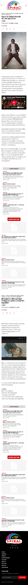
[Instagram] (13, 548)
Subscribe (22, 577)
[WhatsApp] (13, 29)
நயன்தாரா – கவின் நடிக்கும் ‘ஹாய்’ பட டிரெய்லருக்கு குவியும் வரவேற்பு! (13, 205)
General (5, 171)
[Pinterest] (10, 29)
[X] (6, 29)
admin (5, 25)
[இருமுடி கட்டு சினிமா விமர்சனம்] (14, 250)
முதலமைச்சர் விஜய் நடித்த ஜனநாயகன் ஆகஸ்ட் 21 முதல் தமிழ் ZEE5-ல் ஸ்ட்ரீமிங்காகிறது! (13, 194)
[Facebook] (3, 29)
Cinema (8, 13)
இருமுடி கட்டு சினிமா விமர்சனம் (9, 184)
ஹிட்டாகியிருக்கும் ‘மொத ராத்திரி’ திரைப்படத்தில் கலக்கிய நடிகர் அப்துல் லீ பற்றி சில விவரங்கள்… (13, 173)
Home (3, 13)
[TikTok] (15, 548)
